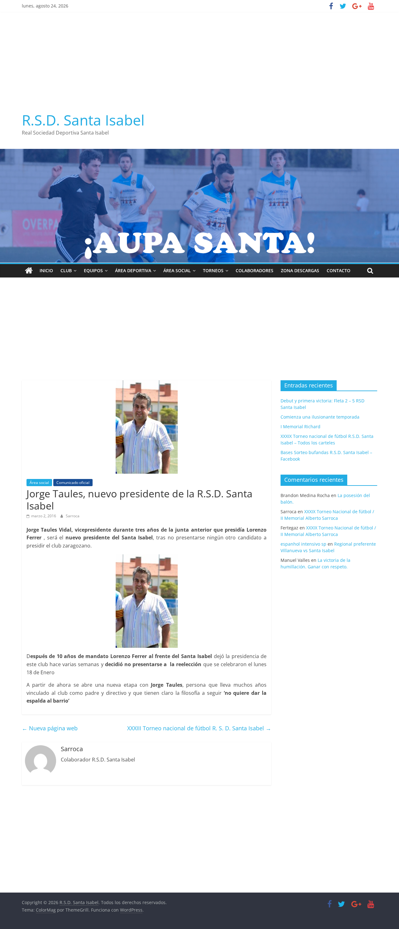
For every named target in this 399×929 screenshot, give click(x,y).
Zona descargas (300, 270)
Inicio (46, 270)
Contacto (338, 270)
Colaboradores (254, 270)
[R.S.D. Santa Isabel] (29, 270)
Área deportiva (133, 270)
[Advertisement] (199, 58)
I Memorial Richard (300, 426)
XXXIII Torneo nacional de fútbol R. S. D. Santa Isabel (199, 728)
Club (66, 270)
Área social (177, 270)
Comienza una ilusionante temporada (320, 417)
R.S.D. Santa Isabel (83, 120)
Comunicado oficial (72, 482)
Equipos (93, 270)
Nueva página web (50, 728)
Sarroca (72, 516)
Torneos (213, 270)
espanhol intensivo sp (303, 544)
